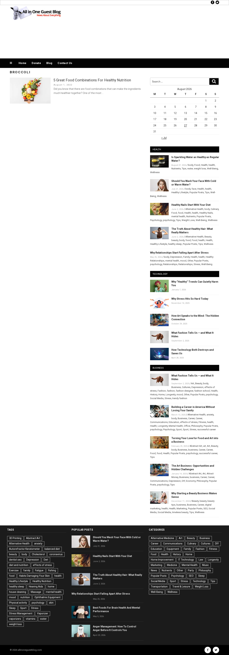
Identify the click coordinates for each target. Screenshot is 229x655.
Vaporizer (42, 613)
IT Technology (186, 559)
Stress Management (20, 613)
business (193, 449)
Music (205, 565)
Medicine (172, 565)
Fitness (202, 422)
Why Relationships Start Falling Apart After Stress (179, 252)
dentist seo (15, 559)
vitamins (30, 618)
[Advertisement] (150, 31)
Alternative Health (194, 209)
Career (191, 418)
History (153, 394)
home (51, 586)
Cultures (186, 387)
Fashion (162, 390)
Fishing (52, 570)
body (190, 165)
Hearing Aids (36, 586)
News (154, 570)
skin (51, 602)
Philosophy (197, 426)
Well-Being (212, 168)
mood (183, 260)
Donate (36, 63)
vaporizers (15, 618)
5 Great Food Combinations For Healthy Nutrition (92, 80)
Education (174, 422)
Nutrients (176, 168)
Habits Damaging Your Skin (34, 575)
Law (201, 559)
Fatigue (39, 570)
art (204, 446)
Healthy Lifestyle (179, 192)
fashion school (202, 390)
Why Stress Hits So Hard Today (189, 298)
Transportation (159, 586)
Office (187, 426)
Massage (36, 591)
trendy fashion (179, 398)
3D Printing (15, 538)
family (26, 570)
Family (186, 257)
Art (192, 383)
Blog (49, 63)
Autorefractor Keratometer (24, 548)
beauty (174, 240)
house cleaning (17, 591)
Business (176, 387)
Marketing (182, 508)
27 (185, 125)
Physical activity (18, 602)
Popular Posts (196, 192)
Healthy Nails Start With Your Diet (191, 204)
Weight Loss (188, 220)
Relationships (170, 264)
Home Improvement (162, 559)
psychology (169, 220)
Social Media (157, 398)
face (194, 188)
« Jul (164, 137)
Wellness (155, 172)
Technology (199, 581)
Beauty (207, 236)
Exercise (14, 570)
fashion (171, 390)
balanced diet (52, 548)
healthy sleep (175, 244)
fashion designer (184, 390)
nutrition (25, 597)
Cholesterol (38, 554)
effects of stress (189, 422)
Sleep (12, 608)
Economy (191, 481)
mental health (178, 216)
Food (197, 165)
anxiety (210, 414)
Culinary (215, 209)
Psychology (156, 220)
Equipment (173, 548)
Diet (46, 559)
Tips (184, 168)
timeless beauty (180, 512)
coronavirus (56, 554)
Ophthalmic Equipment (47, 597)
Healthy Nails (206, 212)
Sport (179, 429)
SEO (205, 508)
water (190, 168)
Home (22, 63)
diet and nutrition (18, 565)
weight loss (200, 168)
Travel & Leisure (181, 586)
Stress (197, 264)
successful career (206, 429)
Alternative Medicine (162, 538)
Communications (159, 422)
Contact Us (65, 63)
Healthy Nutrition (42, 581)
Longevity (171, 394)
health (212, 165)
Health (204, 165)
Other (190, 260)
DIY (183, 481)
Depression (176, 257)
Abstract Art (196, 446)
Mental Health (176, 426)
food (180, 212)
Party (191, 570)
